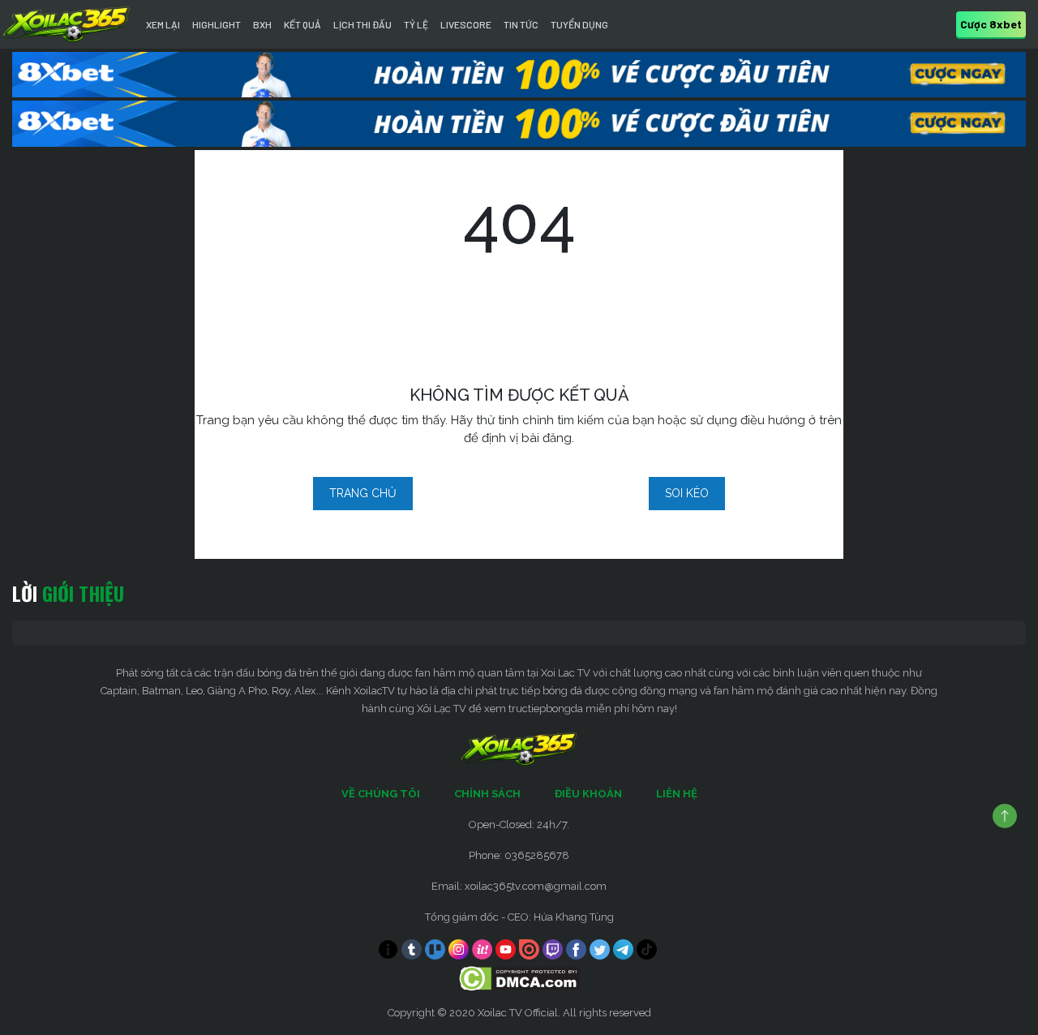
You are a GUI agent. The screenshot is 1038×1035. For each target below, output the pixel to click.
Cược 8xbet (991, 24)
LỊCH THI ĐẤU (362, 24)
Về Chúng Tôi (380, 794)
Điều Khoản (588, 794)
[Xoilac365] (66, 24)
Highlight (216, 24)
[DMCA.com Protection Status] (519, 977)
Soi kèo (687, 493)
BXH (262, 24)
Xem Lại (163, 24)
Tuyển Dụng (579, 24)
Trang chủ (363, 493)
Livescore (465, 24)
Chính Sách (487, 794)
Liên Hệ (676, 794)
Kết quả (302, 24)
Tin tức (521, 24)
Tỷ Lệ (416, 24)
